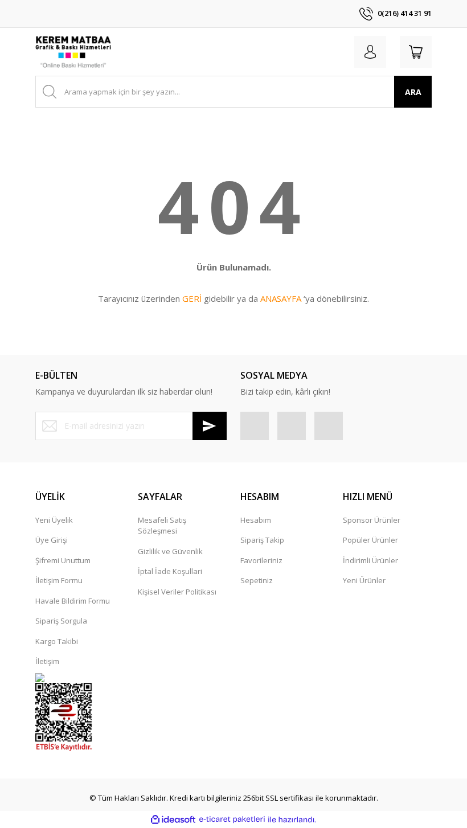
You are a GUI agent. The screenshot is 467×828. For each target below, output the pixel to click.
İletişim (47, 661)
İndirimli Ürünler (370, 560)
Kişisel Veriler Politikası (177, 592)
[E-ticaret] (232, 819)
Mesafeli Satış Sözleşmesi (162, 525)
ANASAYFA (280, 298)
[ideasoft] (173, 819)
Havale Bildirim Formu (72, 601)
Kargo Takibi (56, 641)
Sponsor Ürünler (371, 520)
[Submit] (209, 426)
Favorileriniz (261, 560)
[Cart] (416, 52)
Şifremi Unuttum (63, 560)
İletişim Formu (59, 580)
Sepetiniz (256, 580)
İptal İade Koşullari (170, 571)
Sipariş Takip (262, 540)
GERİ (192, 298)
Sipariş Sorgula (61, 621)
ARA (413, 92)
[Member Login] (370, 52)
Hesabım (255, 520)
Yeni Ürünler (364, 580)
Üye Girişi (51, 540)
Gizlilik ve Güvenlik (170, 551)
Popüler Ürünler (370, 540)
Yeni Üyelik (54, 520)
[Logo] (73, 52)
